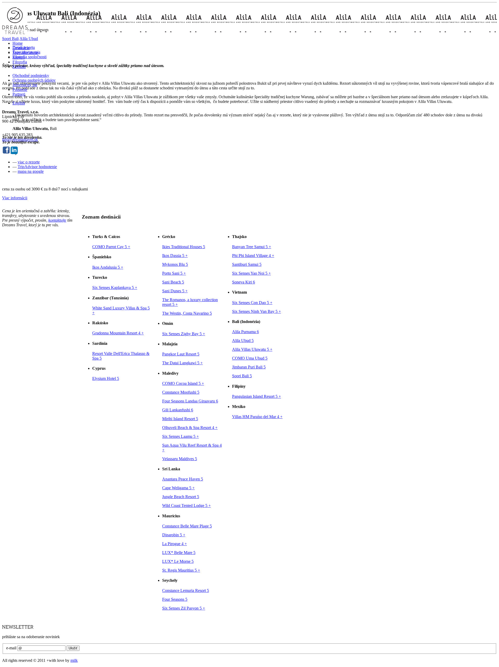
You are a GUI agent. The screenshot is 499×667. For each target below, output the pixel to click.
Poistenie (19, 89)
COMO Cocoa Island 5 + (183, 383)
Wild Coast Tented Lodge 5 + (186, 505)
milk (74, 660)
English (18, 103)
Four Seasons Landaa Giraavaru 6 (190, 401)
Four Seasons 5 (174, 599)
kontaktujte (57, 220)
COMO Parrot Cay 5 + (111, 247)
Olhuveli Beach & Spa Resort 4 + (190, 427)
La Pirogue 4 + (174, 543)
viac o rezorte (29, 162)
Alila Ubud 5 (243, 340)
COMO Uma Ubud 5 (249, 358)
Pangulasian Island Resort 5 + (256, 396)
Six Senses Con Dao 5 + (252, 302)
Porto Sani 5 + (174, 273)
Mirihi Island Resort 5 (180, 419)
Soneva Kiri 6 (243, 282)
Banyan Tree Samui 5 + (251, 247)
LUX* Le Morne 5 (178, 561)
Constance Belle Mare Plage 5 (187, 526)
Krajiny (18, 57)
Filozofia (19, 62)
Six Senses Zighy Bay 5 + (183, 334)
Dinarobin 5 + (173, 535)
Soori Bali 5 (242, 376)
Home (17, 43)
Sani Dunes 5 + (175, 291)
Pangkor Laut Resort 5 (180, 354)
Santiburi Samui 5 (246, 264)
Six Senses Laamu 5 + (180, 436)
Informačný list (24, 85)
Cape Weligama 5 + (178, 488)
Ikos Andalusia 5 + (107, 267)
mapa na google (31, 171)
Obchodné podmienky (30, 75)
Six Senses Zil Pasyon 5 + (183, 608)
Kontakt (19, 66)
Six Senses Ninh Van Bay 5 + (256, 311)
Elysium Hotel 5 (105, 378)
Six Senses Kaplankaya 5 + (114, 287)
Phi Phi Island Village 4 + (253, 255)
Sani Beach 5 (173, 282)
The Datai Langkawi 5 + (182, 363)
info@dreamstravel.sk (20, 139)
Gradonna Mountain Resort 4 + (118, 333)
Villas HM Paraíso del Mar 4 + (257, 416)
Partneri (18, 94)
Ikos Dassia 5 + (175, 255)
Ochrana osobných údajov (34, 80)
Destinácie (21, 48)
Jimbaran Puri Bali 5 (249, 367)
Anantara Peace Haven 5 (182, 479)
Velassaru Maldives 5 (179, 459)
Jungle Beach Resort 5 (180, 496)
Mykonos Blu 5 (175, 264)
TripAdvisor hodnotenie (37, 166)
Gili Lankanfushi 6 (177, 410)
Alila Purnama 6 (245, 331)
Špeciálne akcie (25, 52)
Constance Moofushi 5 (180, 392)
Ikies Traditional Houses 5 (183, 247)
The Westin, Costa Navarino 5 (187, 313)
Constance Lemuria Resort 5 (185, 590)
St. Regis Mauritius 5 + (181, 570)
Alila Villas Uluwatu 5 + (252, 349)
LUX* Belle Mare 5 (178, 552)
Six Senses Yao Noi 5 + (251, 273)
